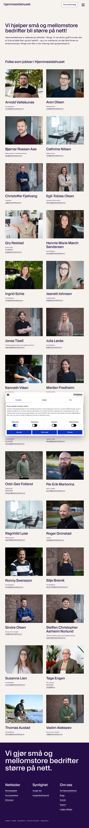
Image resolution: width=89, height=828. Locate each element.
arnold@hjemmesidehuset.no (14, 109)
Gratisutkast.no (21, 821)
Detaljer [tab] (44, 400)
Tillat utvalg (44, 432)
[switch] (34, 425)
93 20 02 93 (9, 491)
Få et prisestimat (11, 796)
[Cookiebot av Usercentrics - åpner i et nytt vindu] (74, 395)
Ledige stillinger (66, 810)
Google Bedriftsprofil (41, 796)
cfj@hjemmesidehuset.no (13, 203)
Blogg (62, 796)
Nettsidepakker (11, 791)
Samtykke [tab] (18, 400)
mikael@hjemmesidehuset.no (55, 441)
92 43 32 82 (9, 441)
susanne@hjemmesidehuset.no (15, 685)
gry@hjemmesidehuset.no (13, 252)
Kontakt (63, 800)
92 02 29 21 (49, 685)
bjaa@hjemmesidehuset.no (13, 156)
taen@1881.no (50, 687)
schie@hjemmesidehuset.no (14, 300)
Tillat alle (70, 432)
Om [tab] (70, 400)
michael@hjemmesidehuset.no (14, 444)
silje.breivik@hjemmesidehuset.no (57, 587)
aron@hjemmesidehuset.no (54, 109)
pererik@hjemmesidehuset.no (55, 491)
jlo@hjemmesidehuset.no (54, 347)
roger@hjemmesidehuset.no (55, 540)
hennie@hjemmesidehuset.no (55, 253)
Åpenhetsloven (44, 821)
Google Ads (37, 791)
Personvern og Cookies (33, 821)
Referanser (9, 800)
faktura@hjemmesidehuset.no (55, 203)
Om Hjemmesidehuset (68, 791)
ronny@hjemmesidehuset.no (14, 587)
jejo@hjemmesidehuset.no (54, 300)
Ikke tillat (19, 432)
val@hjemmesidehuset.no (54, 734)
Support (63, 805)
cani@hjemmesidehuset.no (54, 156)
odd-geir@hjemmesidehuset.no (15, 493)
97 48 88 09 (9, 250)
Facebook (7, 821)
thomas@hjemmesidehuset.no (14, 734)
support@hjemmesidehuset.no (15, 347)
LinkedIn (14, 821)
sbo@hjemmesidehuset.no (13, 634)
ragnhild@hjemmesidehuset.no (15, 540)
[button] (69, 4)
